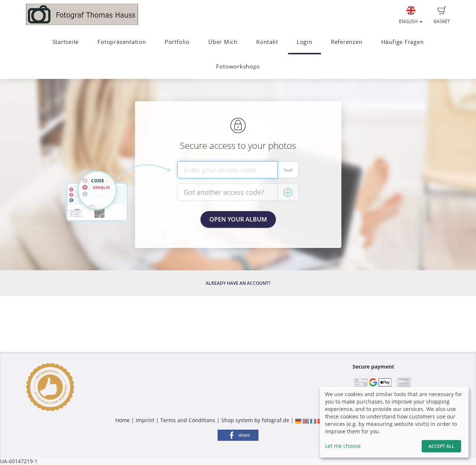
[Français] (313, 420)
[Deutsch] (298, 420)
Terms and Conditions (187, 420)
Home (122, 420)
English (409, 21)
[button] (238, 435)
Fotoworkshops (238, 66)
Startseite (65, 42)
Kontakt (267, 42)
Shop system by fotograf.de (255, 420)
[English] (306, 420)
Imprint (145, 420)
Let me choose (343, 445)
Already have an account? (238, 283)
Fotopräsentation (121, 42)
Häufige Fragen (402, 42)
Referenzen (347, 42)
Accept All (441, 446)
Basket (442, 21)
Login (304, 42)
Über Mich (223, 42)
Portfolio (177, 42)
